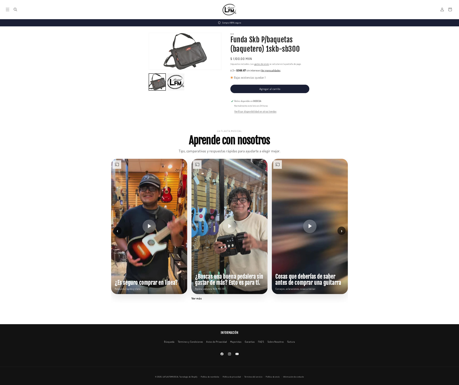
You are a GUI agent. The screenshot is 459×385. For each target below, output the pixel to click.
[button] (7, 9)
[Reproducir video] (149, 226)
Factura (291, 341)
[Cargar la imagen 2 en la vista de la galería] (175, 82)
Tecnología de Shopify (188, 376)
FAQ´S (261, 341)
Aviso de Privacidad (216, 341)
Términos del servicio (253, 376)
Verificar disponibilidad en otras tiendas (255, 111)
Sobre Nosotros (276, 341)
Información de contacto (293, 376)
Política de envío (273, 376)
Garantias (250, 341)
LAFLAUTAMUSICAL (171, 376)
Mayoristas (235, 341)
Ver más (196, 298)
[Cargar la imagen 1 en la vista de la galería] (157, 82)
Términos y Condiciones (190, 341)
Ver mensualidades (270, 70)
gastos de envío (261, 64)
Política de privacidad (232, 376)
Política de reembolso (210, 376)
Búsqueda (169, 341)
